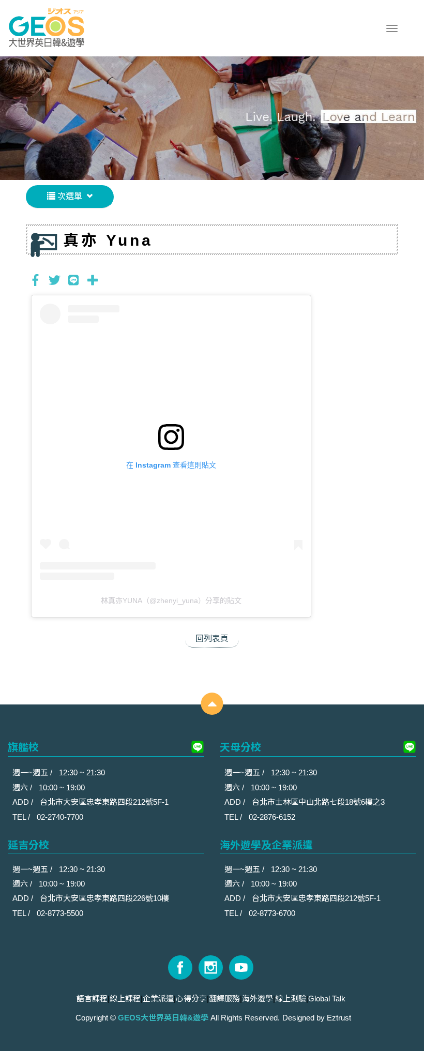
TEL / (22, 817)
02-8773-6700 (272, 913)
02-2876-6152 (272, 817)
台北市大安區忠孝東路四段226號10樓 (104, 898)
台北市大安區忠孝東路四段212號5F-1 (104, 802)
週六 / (23, 787)
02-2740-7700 (60, 817)
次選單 (68, 196)
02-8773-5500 (60, 913)
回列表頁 (212, 638)
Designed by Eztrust (316, 1017)
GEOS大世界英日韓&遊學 (46, 28)
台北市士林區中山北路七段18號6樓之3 (318, 802)
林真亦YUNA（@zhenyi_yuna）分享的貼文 (171, 600)
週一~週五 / (33, 772)
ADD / (23, 802)
